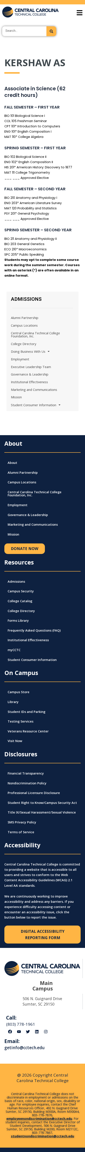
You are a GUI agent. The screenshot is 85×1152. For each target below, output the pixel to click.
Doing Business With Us (28, 351)
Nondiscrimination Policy (27, 783)
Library (13, 702)
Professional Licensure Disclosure (34, 793)
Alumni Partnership (24, 317)
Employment (20, 359)
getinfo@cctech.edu (24, 1048)
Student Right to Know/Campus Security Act (42, 802)
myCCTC (14, 650)
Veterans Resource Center (28, 731)
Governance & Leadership (29, 374)
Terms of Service (21, 832)
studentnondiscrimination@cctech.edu (42, 1136)
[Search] (51, 31)
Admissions (16, 581)
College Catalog (20, 601)
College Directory (23, 344)
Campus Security (21, 591)
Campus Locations (24, 325)
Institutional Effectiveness (29, 382)
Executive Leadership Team (31, 367)
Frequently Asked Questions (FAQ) (34, 630)
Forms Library (18, 620)
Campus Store (18, 692)
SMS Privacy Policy (22, 822)
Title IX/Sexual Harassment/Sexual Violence (42, 812)
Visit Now (15, 741)
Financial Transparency (26, 773)
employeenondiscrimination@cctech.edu (39, 1118)
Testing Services (20, 721)
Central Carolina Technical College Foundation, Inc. (35, 334)
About (12, 462)
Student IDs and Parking (26, 711)
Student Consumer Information (33, 405)
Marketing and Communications (34, 389)
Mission (16, 397)
